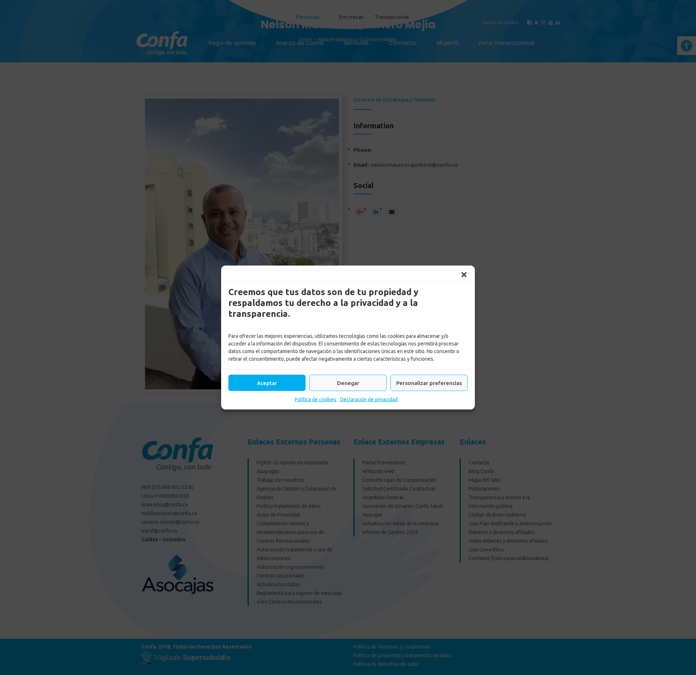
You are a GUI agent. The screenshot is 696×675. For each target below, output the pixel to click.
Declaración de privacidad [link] (369, 399)
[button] (464, 274)
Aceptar (267, 383)
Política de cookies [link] (315, 399)
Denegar (348, 383)
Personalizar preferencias (429, 383)
